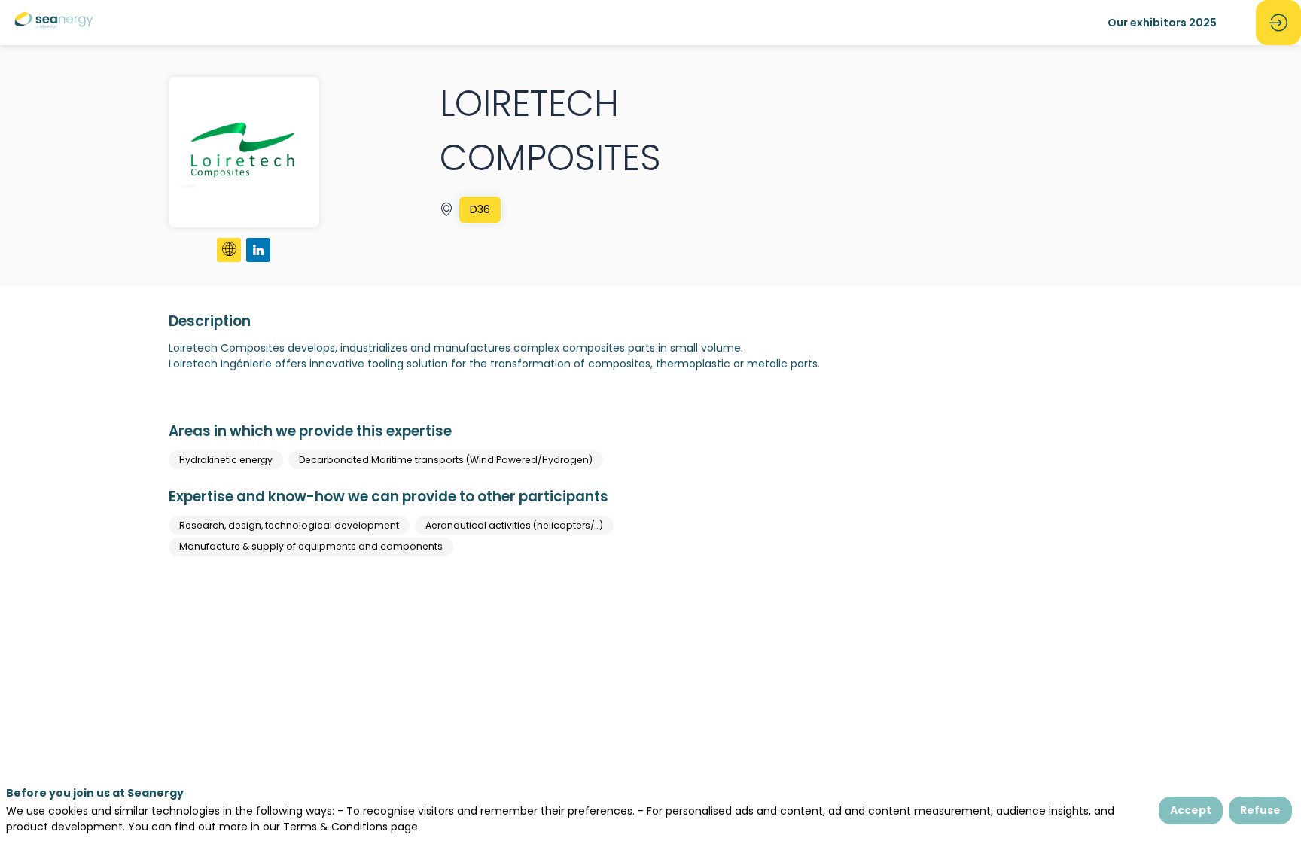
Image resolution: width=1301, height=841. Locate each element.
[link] (1162, 22)
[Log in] (1278, 22)
